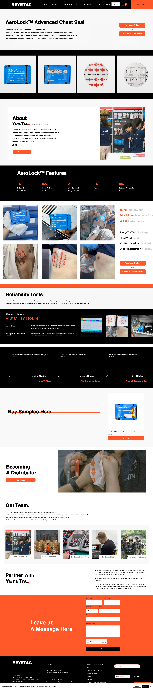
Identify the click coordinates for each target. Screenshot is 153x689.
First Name (89, 598)
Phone (101, 606)
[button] (125, 4)
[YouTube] (138, 676)
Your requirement (91, 623)
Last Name (107, 598)
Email (87, 615)
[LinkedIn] (135, 676)
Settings (137, 686)
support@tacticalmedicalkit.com (59, 672)
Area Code (89, 606)
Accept (145, 686)
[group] (126, 416)
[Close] (151, 686)
